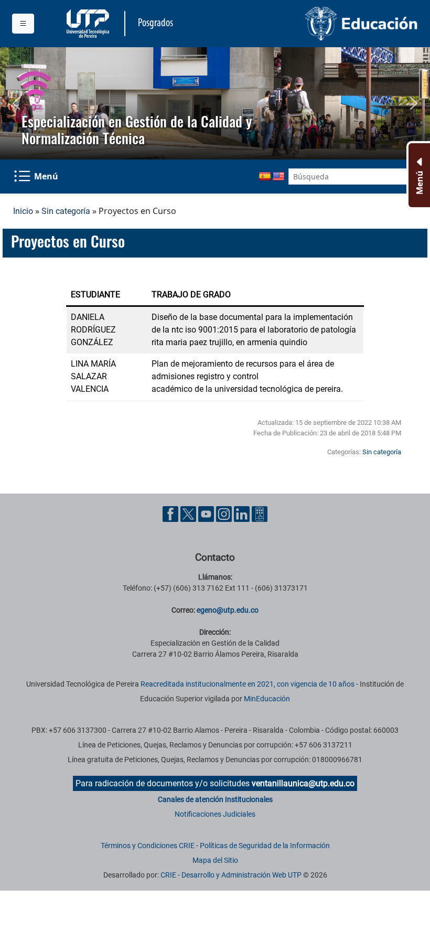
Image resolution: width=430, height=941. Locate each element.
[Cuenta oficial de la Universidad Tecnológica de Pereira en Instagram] (225, 513)
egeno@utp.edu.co (228, 610)
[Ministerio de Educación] (320, 23)
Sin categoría (65, 211)
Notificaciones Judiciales (215, 814)
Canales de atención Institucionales (215, 799)
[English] (278, 177)
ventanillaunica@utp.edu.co (303, 783)
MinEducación (267, 698)
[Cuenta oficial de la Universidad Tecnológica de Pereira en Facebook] (171, 513)
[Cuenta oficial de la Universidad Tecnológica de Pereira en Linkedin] (243, 513)
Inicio (23, 211)
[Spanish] (265, 177)
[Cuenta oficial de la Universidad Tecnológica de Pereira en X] (189, 513)
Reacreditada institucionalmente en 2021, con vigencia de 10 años (247, 684)
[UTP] (89, 23)
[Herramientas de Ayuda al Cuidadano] (259, 513)
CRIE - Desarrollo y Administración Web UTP (231, 875)
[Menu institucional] (23, 24)
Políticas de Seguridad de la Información (265, 845)
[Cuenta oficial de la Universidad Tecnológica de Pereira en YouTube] (207, 513)
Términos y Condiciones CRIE (148, 845)
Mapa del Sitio (215, 860)
